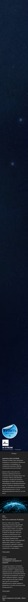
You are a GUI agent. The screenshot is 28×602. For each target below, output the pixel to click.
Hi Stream (7, 447)
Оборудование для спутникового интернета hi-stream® (12, 561)
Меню (14, 453)
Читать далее (6, 552)
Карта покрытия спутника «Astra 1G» (13, 599)
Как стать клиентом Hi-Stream (13, 519)
